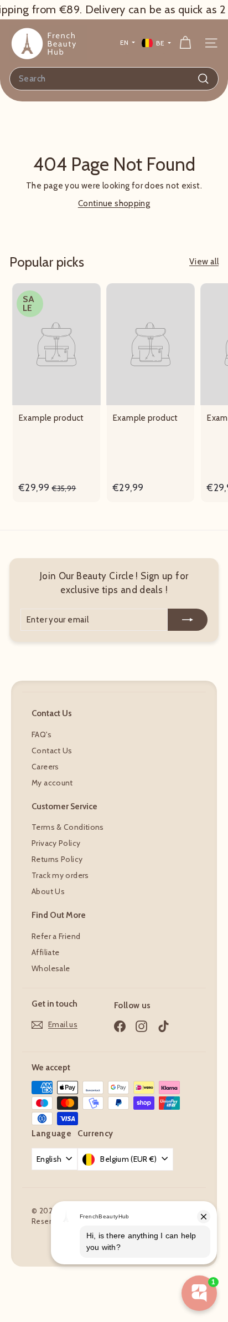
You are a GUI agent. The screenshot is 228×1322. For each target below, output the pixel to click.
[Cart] (185, 43)
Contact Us (52, 751)
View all (204, 262)
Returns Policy (57, 859)
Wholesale (51, 968)
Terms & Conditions (68, 827)
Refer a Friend (56, 936)
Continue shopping (114, 203)
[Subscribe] (188, 620)
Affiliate (45, 952)
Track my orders (60, 875)
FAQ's (41, 734)
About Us (48, 891)
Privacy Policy (56, 843)
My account (52, 783)
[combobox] (114, 78)
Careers (45, 767)
